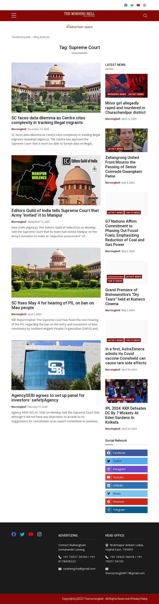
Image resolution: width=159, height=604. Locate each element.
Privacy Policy (139, 598)
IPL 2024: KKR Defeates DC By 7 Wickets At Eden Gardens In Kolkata (125, 415)
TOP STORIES (132, 212)
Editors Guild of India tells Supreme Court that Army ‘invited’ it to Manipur (55, 213)
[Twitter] (22, 534)
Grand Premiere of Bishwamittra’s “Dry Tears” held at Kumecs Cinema (125, 297)
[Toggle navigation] (145, 16)
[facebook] (13, 534)
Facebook (119, 453)
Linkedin (118, 485)
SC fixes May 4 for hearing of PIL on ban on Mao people (52, 305)
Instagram (119, 469)
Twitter (117, 461)
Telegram (119, 510)
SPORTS (129, 399)
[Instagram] (39, 534)
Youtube (118, 477)
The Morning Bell (20, 37)
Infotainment (116, 276)
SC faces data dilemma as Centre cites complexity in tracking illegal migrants (48, 120)
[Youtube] (31, 534)
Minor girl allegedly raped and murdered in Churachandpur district (125, 108)
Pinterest (118, 501)
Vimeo (117, 493)
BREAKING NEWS (117, 94)
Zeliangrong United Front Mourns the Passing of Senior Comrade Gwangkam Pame (123, 166)
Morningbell (18, 129)
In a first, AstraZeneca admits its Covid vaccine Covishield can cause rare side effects (125, 356)
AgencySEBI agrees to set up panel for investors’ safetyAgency (48, 397)
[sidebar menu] (13, 16)
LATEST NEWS (136, 94)
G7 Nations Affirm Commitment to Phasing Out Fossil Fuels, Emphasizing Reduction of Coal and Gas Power (124, 233)
